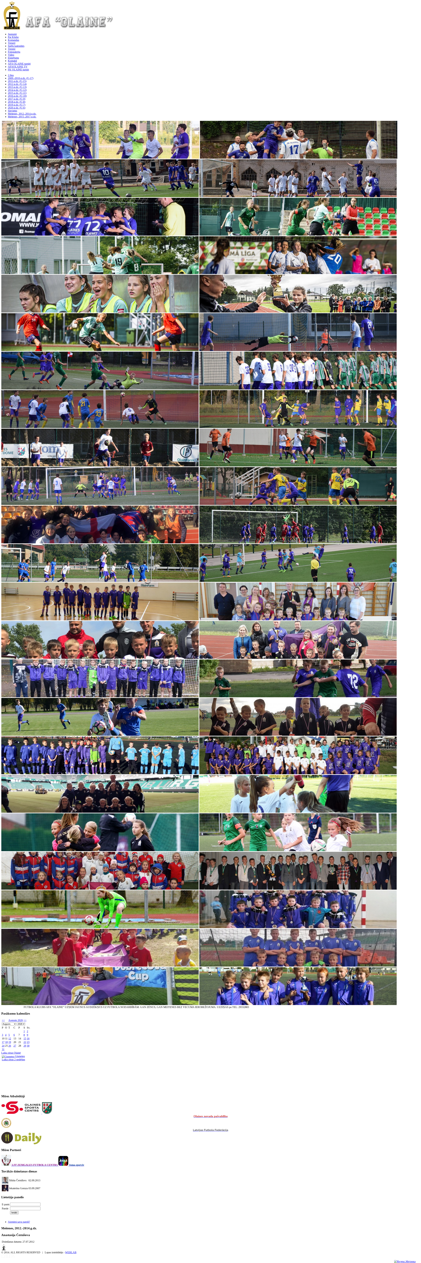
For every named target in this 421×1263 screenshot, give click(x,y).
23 (28, 1042)
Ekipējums (13, 57)
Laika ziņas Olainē (11, 1052)
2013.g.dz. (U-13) (17, 87)
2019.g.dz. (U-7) (16, 104)
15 (25, 1038)
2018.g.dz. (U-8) (16, 101)
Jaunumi (12, 34)
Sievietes (12, 110)
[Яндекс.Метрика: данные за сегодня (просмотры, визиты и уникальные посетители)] (405, 1261)
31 (3, 1049)
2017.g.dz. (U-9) (16, 98)
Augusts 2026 (15, 1020)
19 (9, 1042)
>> (25, 1020)
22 (25, 1042)
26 (9, 1045)
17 (3, 1042)
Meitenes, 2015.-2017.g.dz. (22, 116)
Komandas (13, 40)
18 (6, 1042)
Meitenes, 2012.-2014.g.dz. (22, 113)
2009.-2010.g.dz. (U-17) (20, 78)
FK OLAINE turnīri (18, 69)
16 (28, 1038)
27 (14, 1045)
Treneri (11, 43)
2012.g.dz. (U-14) (17, 84)
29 (25, 1045)
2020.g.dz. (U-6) (16, 107)
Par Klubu (13, 37)
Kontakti (12, 60)
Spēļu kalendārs (16, 46)
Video (11, 54)
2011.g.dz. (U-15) (17, 81)
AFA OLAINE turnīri (19, 63)
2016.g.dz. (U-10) (17, 96)
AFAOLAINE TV (17, 66)
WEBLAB (70, 1252)
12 (9, 1038)
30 (28, 1045)
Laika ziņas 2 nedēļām (13, 1059)
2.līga (11, 75)
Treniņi (11, 49)
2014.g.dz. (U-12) (17, 90)
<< (3, 1020)
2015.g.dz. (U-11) (17, 93)
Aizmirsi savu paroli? (19, 1221)
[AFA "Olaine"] (12, 28)
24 (3, 1045)
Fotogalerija (14, 51)
